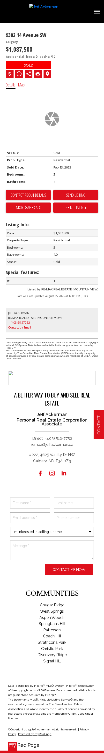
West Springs (52, 611)
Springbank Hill (52, 623)
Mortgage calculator (28, 207)
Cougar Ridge (52, 605)
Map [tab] (21, 85)
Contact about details (28, 195)
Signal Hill (52, 661)
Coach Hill (52, 636)
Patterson (52, 630)
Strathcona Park (52, 642)
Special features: (22, 272)
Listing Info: (18, 224)
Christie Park (52, 648)
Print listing (76, 207)
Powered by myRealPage (34, 734)
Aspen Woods (52, 617)
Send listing (76, 195)
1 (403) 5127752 (19, 323)
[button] (40, 473)
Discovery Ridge (52, 654)
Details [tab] (10, 85)
